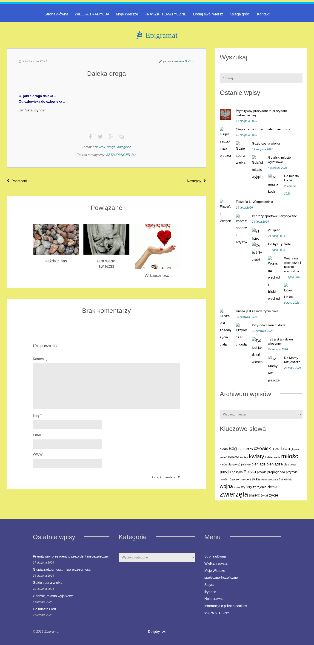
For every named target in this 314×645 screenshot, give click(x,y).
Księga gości (240, 14)
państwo (246, 464)
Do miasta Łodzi (45, 609)
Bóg (233, 448)
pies (286, 464)
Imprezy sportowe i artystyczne (274, 216)
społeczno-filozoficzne (221, 577)
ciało (241, 449)
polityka (237, 472)
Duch (275, 449)
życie (273, 495)
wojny (237, 487)
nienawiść (234, 464)
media (277, 457)
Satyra (209, 585)
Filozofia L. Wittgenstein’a (254, 201)
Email (38, 435)
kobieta (233, 457)
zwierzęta (234, 494)
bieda (224, 449)
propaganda (276, 472)
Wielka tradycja (215, 563)
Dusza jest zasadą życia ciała (257, 311)
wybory (246, 487)
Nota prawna (213, 599)
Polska (250, 471)
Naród (223, 464)
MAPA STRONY (216, 613)
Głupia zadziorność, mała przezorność (263, 129)
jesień (223, 457)
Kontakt (263, 14)
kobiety (244, 457)
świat (264, 495)
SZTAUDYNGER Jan (121, 155)
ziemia (272, 487)
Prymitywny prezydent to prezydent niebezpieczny (71, 556)
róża (231, 479)
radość (224, 479)
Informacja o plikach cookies (225, 606)
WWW (38, 454)
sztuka (255, 479)
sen (238, 479)
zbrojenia (259, 487)
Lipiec (288, 297)
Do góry (154, 631)
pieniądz (258, 464)
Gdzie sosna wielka (266, 143)
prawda (261, 472)
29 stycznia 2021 (35, 61)
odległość (124, 147)
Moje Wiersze (127, 14)
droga (111, 147)
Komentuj (40, 359)
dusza (285, 449)
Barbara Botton (183, 61)
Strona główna (56, 14)
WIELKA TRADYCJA (92, 14)
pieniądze (274, 464)
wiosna (286, 479)
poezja (225, 472)
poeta (293, 464)
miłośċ (289, 456)
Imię (37, 415)
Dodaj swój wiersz (208, 14)
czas (249, 449)
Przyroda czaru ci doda (268, 325)
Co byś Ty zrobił (279, 244)
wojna (226, 486)
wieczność (274, 479)
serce (245, 479)
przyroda (291, 472)
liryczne (210, 592)
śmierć (254, 495)
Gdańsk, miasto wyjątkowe (53, 596)
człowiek (99, 147)
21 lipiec (274, 230)
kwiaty (256, 456)
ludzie (269, 457)
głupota (295, 449)
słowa (264, 479)
